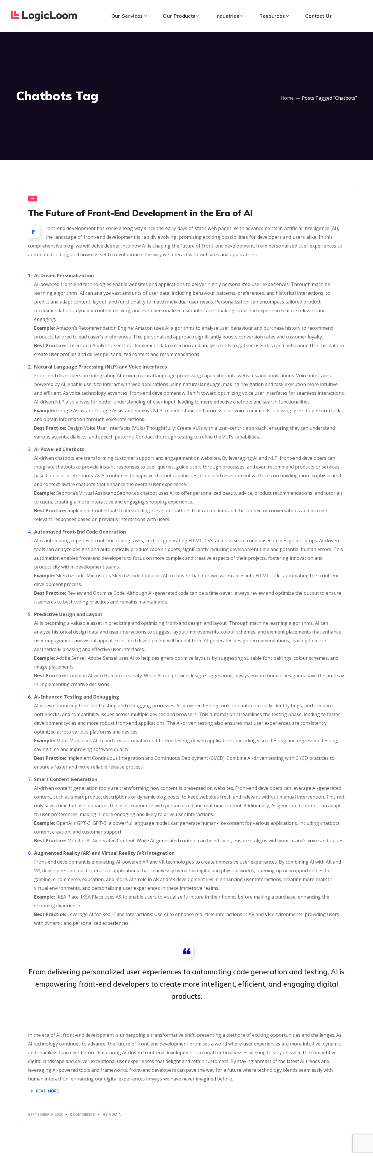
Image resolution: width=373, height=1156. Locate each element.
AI (32, 198)
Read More (47, 1091)
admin (115, 1114)
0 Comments (82, 1114)
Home (287, 98)
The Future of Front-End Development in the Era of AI (140, 213)
